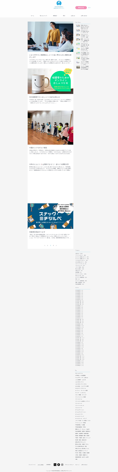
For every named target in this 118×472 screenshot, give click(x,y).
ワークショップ (78, 422)
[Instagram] (62, 464)
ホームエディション (79, 409)
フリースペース (78, 403)
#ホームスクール (79, 373)
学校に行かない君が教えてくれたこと (82, 448)
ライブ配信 (84, 420)
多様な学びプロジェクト (80, 442)
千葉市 (76, 437)
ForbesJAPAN (78, 377)
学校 (86, 446)
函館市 (76, 433)
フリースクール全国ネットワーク (82, 401)
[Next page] (56, 245)
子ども (87, 444)
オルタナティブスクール (80, 388)
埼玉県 (76, 440)
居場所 (80, 455)
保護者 (83, 431)
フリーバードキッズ (79, 405)
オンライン (77, 390)
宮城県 (88, 452)
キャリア (77, 392)
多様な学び (84, 440)
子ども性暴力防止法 (79, 446)
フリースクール (78, 399)
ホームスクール (78, 418)
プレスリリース (78, 407)
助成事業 (81, 433)
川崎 (76, 459)
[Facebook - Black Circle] (58, 464)
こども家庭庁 (78, 379)
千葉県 (80, 437)
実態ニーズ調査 (82, 452)
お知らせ (86, 377)
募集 (85, 435)
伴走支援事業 (78, 431)
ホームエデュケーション (80, 412)
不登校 (84, 422)
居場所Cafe (85, 455)
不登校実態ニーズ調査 (80, 424)
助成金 (76, 435)
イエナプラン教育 (85, 386)
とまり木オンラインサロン (81, 384)
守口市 (76, 452)
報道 (80, 440)
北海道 (87, 435)
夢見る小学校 (78, 444)
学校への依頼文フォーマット (81, 450)
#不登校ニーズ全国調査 (80, 375)
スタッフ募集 (78, 394)
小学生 (76, 455)
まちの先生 (77, 386)
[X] (55, 464)
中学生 (84, 427)
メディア (85, 418)
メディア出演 (78, 420)
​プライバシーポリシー (69, 464)
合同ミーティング (86, 437)
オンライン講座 (84, 390)
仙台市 (88, 429)
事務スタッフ (78, 429)
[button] (90, 7)
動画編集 (81, 435)
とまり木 (84, 379)
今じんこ (84, 429)
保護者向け (88, 431)
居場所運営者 (78, 457)
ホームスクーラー (79, 414)
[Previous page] (44, 245)
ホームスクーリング (79, 416)
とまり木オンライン (79, 382)
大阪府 (83, 444)
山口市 (83, 457)
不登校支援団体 (78, 427)
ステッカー (84, 394)
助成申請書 (86, 433)
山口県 (87, 457)
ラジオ (88, 420)
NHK (82, 377)
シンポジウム (83, 392)
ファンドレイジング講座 (80, 397)
